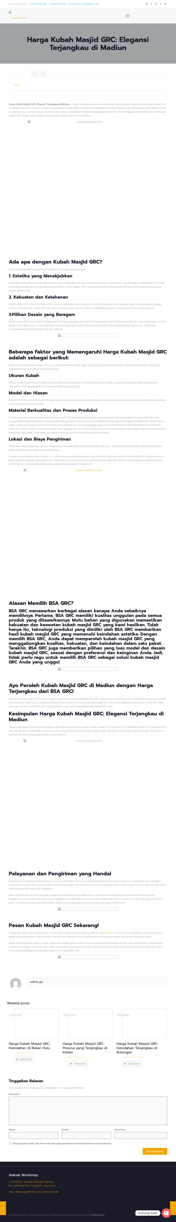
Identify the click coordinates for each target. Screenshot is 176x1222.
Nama (12, 1129)
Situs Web (119, 1129)
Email (65, 1129)
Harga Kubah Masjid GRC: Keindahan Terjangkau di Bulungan (137, 1048)
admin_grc (36, 982)
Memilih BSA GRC (49, 603)
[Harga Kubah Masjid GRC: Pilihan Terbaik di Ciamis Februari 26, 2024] (3, 1208)
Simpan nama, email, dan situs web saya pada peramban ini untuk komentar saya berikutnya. (62, 1143)
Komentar (15, 1094)
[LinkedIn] (165, 3)
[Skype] (147, 3)
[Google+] (156, 3)
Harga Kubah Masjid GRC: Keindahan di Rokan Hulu (29, 1045)
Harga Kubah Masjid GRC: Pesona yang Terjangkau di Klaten (85, 1048)
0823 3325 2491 (59, 3)
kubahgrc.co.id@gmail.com (84, 3)
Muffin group (97, 1214)
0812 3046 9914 (39, 3)
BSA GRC (109, 932)
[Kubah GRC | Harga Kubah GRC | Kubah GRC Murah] (18, 15)
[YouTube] (161, 3)
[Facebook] (151, 3)
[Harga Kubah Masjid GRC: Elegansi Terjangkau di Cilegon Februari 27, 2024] (173, 1208)
